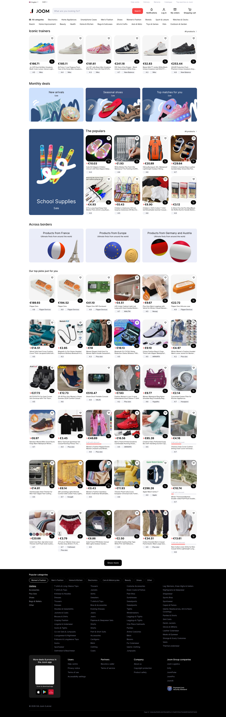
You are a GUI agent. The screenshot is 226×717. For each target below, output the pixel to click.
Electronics (52, 19)
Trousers (58, 601)
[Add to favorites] (52, 38)
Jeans (93, 613)
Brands (148, 19)
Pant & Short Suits (98, 632)
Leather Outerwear (171, 630)
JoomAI (170, 681)
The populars (95, 131)
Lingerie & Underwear (63, 624)
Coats (93, 651)
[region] (113, 54)
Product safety (140, 672)
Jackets (94, 590)
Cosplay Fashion (61, 620)
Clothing (32, 586)
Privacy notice (74, 668)
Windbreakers (133, 613)
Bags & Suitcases (105, 24)
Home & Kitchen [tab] (76, 580)
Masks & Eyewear (170, 634)
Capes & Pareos (169, 605)
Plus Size (33, 594)
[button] (38, 692)
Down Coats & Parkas (136, 590)
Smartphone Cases (89, 19)
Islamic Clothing (133, 647)
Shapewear (168, 594)
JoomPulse (171, 672)
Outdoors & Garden (178, 24)
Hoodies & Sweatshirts (63, 609)
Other (31, 605)
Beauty (63, 24)
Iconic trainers (39, 31)
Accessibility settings (77, 676)
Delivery (146, 2)
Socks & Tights (60, 628)
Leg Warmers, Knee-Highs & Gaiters (178, 586)
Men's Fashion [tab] (57, 580)
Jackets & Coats (61, 613)
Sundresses (132, 597)
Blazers (130, 639)
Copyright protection (143, 668)
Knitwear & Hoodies (62, 594)
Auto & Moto (137, 24)
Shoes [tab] (139, 580)
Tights (129, 609)
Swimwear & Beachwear (64, 651)
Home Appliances (68, 19)
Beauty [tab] (128, 580)
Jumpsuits (131, 651)
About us (138, 664)
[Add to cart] (52, 61)
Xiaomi (32, 24)
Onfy (169, 668)
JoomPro (171, 676)
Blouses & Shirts (61, 616)
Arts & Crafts (122, 24)
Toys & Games (152, 24)
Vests (165, 642)
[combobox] (91, 11)
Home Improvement (47, 24)
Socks (57, 643)
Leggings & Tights (134, 616)
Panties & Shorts (170, 615)
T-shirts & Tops (60, 590)
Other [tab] (149, 580)
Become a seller (107, 664)
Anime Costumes (134, 632)
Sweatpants (132, 601)
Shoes (119, 19)
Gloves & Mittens (170, 627)
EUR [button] (44, 2)
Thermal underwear (171, 646)
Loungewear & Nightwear (65, 635)
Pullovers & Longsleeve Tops (66, 639)
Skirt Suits (167, 619)
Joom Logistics (173, 664)
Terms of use (73, 672)
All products (190, 31)
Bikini (93, 643)
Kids (164, 24)
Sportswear (59, 647)
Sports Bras (168, 597)
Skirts (93, 594)
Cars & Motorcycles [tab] (111, 580)
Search (138, 11)
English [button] (34, 2)
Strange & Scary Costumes (174, 638)
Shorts (93, 624)
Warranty (157, 2)
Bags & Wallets (35, 601)
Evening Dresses (98, 609)
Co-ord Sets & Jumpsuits (65, 632)
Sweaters (94, 597)
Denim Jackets (169, 623)
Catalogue (168, 2)
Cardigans (95, 639)
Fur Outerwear (133, 643)
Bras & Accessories (99, 605)
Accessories (34, 590)
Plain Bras (131, 594)
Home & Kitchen (86, 24)
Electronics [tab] (92, 580)
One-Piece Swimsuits (136, 624)
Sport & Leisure (162, 19)
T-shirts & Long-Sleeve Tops (66, 586)
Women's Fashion (134, 19)
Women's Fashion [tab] (38, 580)
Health (73, 24)
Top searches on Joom (184, 2)
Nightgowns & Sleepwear (173, 590)
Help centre (135, 2)
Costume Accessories (136, 586)
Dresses (57, 597)
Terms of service (108, 668)
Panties (130, 628)
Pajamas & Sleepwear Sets (102, 620)
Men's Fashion (107, 19)
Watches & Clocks (180, 19)
